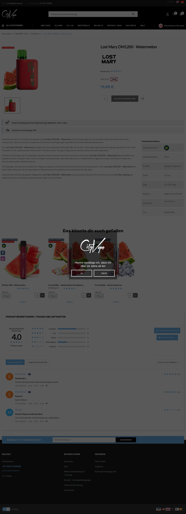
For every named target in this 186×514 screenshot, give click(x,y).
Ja (81, 273)
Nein (104, 273)
